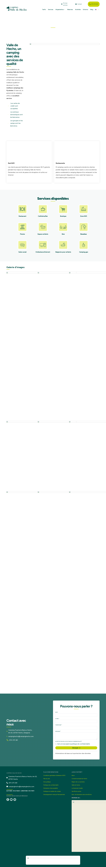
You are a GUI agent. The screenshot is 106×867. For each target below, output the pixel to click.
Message (57, 731)
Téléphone (58, 724)
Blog (91, 9)
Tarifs (44, 9)
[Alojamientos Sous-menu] (64, 9)
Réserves (70, 9)
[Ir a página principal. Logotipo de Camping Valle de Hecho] (16, 9)
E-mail (57, 718)
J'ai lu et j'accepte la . (73, 744)
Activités (78, 9)
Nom (56, 712)
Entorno (85, 9)
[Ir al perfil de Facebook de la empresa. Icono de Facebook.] (7, 799)
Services (50, 9)
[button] (76, 753)
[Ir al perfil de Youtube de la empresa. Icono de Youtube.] (11, 799)
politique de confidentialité (80, 744)
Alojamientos (59, 9)
